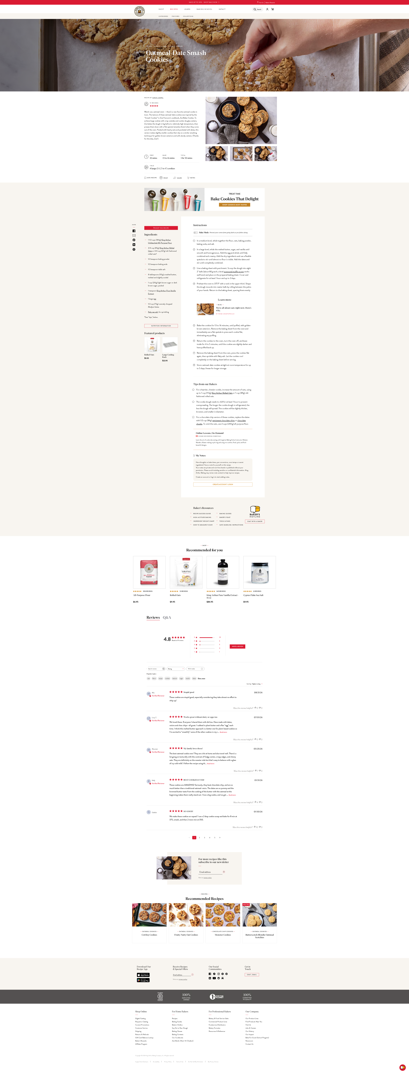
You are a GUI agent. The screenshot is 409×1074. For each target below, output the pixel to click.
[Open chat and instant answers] (402, 1067)
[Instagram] (218, 974)
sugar (181, 678)
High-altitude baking (202, 517)
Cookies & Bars (160, 46)
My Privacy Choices (213, 1062)
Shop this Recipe (162, 228)
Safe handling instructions (231, 525)
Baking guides (225, 514)
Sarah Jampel (157, 98)
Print (165, 178)
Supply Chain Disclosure (141, 1062)
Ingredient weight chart (203, 521)
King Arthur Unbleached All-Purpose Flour (160, 241)
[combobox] (176, 669)
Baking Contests (177, 1034)
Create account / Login (223, 484)
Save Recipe (152, 178)
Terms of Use (179, 1062)
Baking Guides (177, 1021)
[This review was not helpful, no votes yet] (260, 708)
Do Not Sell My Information (195, 1062)
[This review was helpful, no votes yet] (255, 708)
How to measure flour (202, 525)
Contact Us (249, 1044)
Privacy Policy (168, 1062)
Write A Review (237, 646)
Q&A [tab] (167, 617)
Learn (187, 9)
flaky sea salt (153, 312)
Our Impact (250, 1034)
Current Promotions (142, 1025)
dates (194, 678)
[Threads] (222, 974)
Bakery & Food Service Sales (219, 1018)
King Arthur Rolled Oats (222, 393)
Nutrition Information (161, 326)
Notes (192, 178)
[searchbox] (154, 669)
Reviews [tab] (153, 617)
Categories (163, 16)
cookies (167, 678)
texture (175, 678)
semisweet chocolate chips (223, 420)
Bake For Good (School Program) (257, 1037)
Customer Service (141, 1028)
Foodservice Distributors (217, 1025)
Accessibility (156, 1062)
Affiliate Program (141, 1044)
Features (175, 16)
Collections (188, 16)
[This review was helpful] (256, 771)
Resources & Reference (217, 1031)
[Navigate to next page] (220, 837)
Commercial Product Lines (218, 1021)
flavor (154, 678)
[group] (217, 153)
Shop (161, 9)
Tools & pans (225, 521)
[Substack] (222, 978)
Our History (250, 1031)
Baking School (204, 9)
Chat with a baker (254, 521)
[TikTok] (214, 974)
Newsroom (249, 1041)
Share (179, 178)
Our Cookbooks (177, 1037)
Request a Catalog (141, 1021)
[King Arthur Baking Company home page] (139, 12)
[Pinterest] (226, 974)
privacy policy (208, 878)
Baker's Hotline (177, 1025)
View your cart (272, 9)
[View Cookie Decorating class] (222, 439)
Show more (201, 678)
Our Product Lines (252, 1018)
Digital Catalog (140, 1018)
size (149, 678)
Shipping (138, 1031)
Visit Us (261, 2)
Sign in (267, 9)
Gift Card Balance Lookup (144, 1037)
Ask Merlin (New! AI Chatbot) (182, 1041)
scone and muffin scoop (234, 271)
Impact (222, 9)
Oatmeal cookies (175, 46)
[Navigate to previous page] (189, 837)
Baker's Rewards (270, 2)
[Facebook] (210, 974)
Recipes (174, 9)
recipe (160, 678)
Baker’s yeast (225, 517)
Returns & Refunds (142, 1034)
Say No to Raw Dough (180, 1028)
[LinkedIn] (210, 978)
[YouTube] (214, 978)
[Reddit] (218, 978)
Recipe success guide (202, 514)
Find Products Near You (254, 1021)
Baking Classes (177, 1031)
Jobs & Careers (251, 1028)
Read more (223, 732)
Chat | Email (252, 975)
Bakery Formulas (214, 1028)
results (188, 678)
